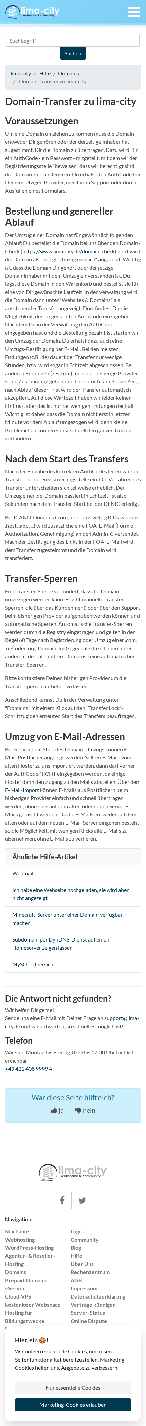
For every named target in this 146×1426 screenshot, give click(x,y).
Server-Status (88, 1312)
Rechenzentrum (90, 1272)
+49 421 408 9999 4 (28, 1068)
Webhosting (20, 1239)
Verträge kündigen (93, 1304)
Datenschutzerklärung (98, 1296)
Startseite (17, 1231)
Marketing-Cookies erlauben (73, 1404)
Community (85, 1239)
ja (60, 1110)
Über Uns (82, 1264)
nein (88, 1110)
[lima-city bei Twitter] (82, 1200)
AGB (76, 1280)
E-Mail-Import (22, 790)
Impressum (84, 1288)
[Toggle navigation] (132, 12)
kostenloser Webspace (33, 1304)
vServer (15, 1288)
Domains (68, 73)
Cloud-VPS (18, 1296)
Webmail (22, 873)
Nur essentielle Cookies (73, 1387)
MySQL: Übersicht (33, 964)
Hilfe (45, 73)
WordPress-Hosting (29, 1247)
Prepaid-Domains (26, 1280)
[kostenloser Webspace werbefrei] (32, 12)
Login (77, 1231)
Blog (76, 1247)
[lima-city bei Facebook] (62, 1200)
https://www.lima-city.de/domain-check (68, 251)
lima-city (21, 73)
